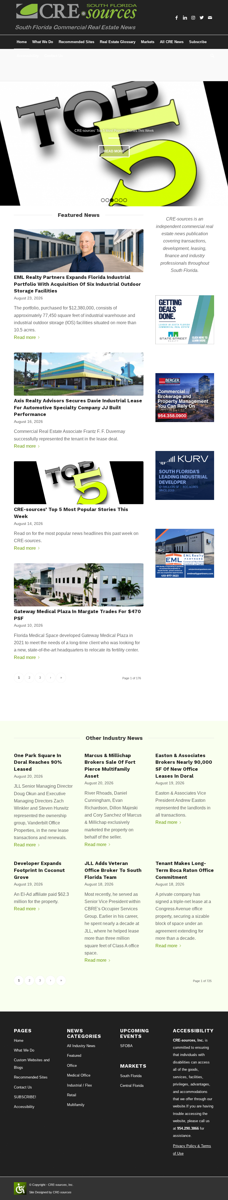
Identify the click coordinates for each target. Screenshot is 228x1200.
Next (215, 143)
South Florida (131, 1076)
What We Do (24, 1050)
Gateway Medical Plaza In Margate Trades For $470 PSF (114, 131)
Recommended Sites (31, 1077)
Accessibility (24, 1107)
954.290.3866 (188, 1128)
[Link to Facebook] (176, 17)
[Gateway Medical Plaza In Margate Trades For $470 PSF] (78, 584)
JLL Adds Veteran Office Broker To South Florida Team (113, 870)
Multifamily (76, 1105)
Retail (71, 1095)
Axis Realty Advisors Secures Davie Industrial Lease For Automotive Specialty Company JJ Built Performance (78, 407)
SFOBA (126, 1046)
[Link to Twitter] (201, 17)
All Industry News (81, 1046)
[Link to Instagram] (193, 17)
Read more (114, 151)
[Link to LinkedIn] (185, 17)
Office (72, 1065)
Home (18, 1040)
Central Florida (131, 1086)
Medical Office (78, 1075)
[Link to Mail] (210, 17)
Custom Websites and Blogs (31, 1063)
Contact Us (23, 1087)
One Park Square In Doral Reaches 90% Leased (38, 762)
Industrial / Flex (79, 1085)
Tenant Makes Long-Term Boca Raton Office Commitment (184, 870)
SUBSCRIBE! (25, 1097)
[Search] (211, 56)
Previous (12, 143)
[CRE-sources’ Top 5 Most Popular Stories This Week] (78, 482)
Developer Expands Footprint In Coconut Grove (39, 870)
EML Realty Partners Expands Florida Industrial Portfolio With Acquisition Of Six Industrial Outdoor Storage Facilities (77, 284)
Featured (74, 1055)
